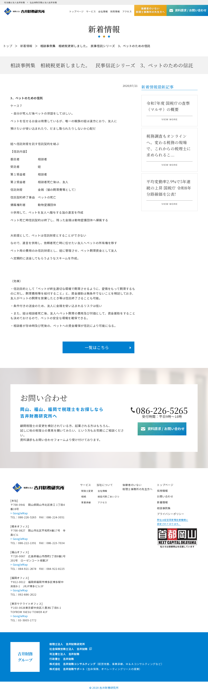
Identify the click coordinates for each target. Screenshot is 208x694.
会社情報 (102, 490)
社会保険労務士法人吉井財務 (43, 2)
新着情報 (26, 46)
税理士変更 (87, 490)
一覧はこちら (97, 347)
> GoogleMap (19, 513)
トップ (7, 46)
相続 (83, 496)
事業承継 (86, 502)
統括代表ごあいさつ (108, 496)
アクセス (102, 502)
